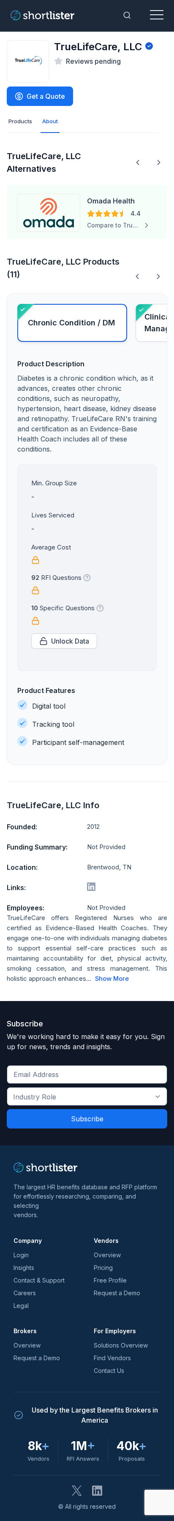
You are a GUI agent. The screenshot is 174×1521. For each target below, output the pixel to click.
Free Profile (110, 1280)
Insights (24, 1267)
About (50, 121)
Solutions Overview (121, 1345)
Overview (107, 1254)
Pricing (103, 1267)
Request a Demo (117, 1292)
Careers (25, 1292)
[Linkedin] (91, 886)
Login (21, 1254)
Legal (21, 1305)
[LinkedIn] (97, 1491)
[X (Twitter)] (77, 1491)
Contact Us (109, 1370)
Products (20, 121)
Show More (112, 978)
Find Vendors (112, 1357)
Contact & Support (39, 1280)
